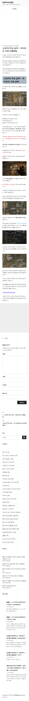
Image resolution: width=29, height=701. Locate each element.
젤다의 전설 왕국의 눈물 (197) (10, 515)
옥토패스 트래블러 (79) (8, 505)
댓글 (4, 354)
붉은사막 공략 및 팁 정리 (9, 585)
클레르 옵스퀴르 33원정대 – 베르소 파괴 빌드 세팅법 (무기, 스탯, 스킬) (16, 668)
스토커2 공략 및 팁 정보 (8, 292)
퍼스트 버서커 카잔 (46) (8, 539)
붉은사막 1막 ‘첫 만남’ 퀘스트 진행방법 (12, 576)
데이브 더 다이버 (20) (8, 462)
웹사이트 (4, 393)
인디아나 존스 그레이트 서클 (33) (11, 512)
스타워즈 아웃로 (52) (8, 479)
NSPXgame (7, 2)
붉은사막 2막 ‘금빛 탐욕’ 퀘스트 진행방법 (13, 564)
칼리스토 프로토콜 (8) (8, 522)
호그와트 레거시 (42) (8, 542)
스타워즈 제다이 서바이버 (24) (10, 482)
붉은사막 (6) (5, 475)
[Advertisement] (14, 26)
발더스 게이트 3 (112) (8, 469)
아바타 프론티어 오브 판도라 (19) (11, 489)
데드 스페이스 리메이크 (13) (10, 455)
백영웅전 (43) (6, 472)
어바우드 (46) (6, 495)
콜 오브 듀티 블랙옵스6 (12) (9, 525)
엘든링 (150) (5, 502)
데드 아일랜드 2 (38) (7, 459)
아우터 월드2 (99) (7, 492)
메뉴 (15, 8)
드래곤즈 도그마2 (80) (8, 465)
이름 (4, 376)
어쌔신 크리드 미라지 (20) (9, 499)
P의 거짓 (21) (6, 452)
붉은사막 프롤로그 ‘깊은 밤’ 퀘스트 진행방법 (14, 581)
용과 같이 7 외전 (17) (8, 509)
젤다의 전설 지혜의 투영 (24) (10, 519)
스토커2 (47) (5, 485)
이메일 (4, 385)
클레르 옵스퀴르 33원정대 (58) (10, 529)
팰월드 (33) (5, 535)
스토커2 (6, 338)
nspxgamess (16, 45)
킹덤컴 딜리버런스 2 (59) (9, 532)
